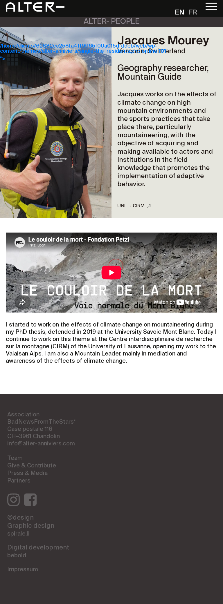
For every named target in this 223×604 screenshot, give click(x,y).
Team (15, 458)
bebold (16, 556)
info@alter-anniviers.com (41, 444)
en (179, 12)
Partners (18, 481)
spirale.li (18, 534)
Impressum (22, 570)
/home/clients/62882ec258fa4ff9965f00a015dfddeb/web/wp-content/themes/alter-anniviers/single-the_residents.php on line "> (83, 52)
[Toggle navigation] (211, 6)
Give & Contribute (31, 466)
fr (192, 12)
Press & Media (27, 473)
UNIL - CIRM (131, 206)
